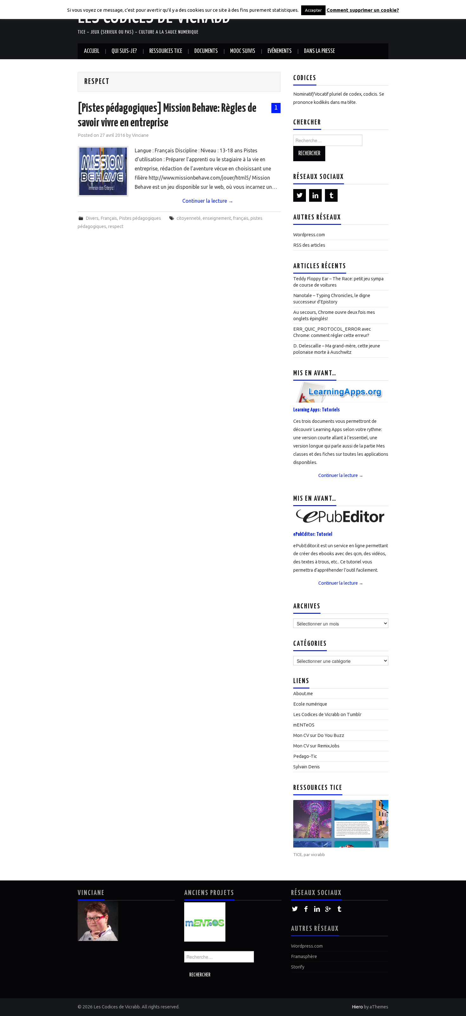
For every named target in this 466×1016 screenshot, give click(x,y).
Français (108, 218)
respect (115, 226)
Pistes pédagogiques (140, 218)
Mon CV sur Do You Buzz (318, 735)
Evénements (280, 51)
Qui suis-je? (124, 51)
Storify (297, 966)
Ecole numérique (310, 704)
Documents (206, 51)
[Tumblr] (331, 195)
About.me (303, 693)
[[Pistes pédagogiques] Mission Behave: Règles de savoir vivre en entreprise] (103, 171)
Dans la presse (319, 51)
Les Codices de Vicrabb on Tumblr (327, 714)
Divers (92, 218)
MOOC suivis (242, 51)
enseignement (217, 218)
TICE (297, 854)
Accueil (91, 51)
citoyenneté (189, 218)
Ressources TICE (165, 51)
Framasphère (304, 956)
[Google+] (328, 909)
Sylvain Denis (306, 766)
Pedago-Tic (305, 756)
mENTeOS (303, 724)
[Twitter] (299, 195)
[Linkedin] (315, 195)
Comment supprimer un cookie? (363, 10)
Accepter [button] (313, 10)
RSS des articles (309, 245)
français (241, 218)
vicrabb (318, 854)
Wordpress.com (309, 234)
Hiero (357, 1006)
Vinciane (140, 135)
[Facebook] (306, 909)
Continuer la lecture (207, 201)
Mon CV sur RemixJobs (316, 745)
